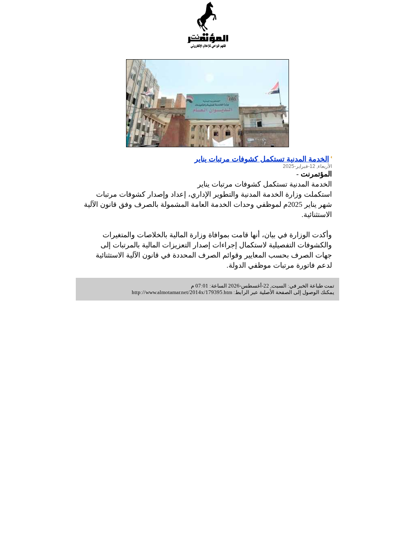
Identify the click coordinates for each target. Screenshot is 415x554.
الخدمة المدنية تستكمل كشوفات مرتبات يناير (262, 159)
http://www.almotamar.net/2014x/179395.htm (182, 292)
